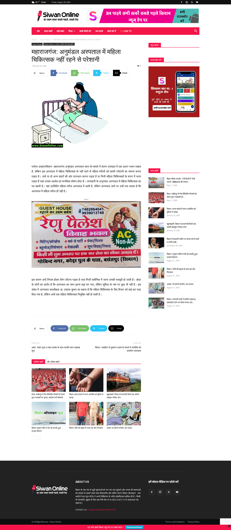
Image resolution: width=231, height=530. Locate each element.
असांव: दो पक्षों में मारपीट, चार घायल (119, 423)
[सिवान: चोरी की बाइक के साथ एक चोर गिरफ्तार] (86, 408)
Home (34, 39)
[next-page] (39, 432)
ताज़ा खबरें (48, 30)
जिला (70, 30)
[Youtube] (197, 2)
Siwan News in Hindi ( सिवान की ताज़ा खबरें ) (59, 44)
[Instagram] (186, 2)
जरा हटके (99, 30)
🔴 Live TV (126, 30)
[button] (195, 31)
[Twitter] (192, 2)
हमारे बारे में (111, 30)
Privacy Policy (193, 516)
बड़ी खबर (60, 30)
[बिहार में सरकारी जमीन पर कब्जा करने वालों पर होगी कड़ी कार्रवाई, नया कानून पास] (156, 242)
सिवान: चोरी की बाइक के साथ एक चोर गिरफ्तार (86, 423)
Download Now (134, 527)
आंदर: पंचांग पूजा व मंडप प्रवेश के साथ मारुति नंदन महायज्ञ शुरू (56, 344)
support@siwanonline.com (102, 504)
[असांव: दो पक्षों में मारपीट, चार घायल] (124, 408)
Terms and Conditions (175, 516)
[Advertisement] (86, 156)
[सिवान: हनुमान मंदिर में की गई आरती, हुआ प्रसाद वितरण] (49, 408)
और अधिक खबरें (53, 357)
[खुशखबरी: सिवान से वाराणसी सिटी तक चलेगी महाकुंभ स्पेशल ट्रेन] (124, 375)
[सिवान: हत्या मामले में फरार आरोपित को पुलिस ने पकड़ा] (86, 375)
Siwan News (45, 39)
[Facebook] (181, 2)
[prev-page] (34, 432)
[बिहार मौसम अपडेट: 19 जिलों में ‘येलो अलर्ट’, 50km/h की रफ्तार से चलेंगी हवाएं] (156, 182)
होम (38, 30)
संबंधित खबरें (38, 357)
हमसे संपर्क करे (85, 30)
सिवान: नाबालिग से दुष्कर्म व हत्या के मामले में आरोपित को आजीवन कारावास (118, 344)
